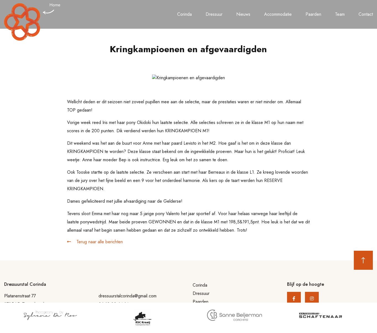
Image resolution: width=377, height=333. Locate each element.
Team (340, 14)
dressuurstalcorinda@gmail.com (127, 296)
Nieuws (243, 14)
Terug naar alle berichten (99, 242)
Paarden (313, 14)
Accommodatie (278, 14)
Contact (366, 14)
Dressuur (214, 14)
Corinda (184, 14)
